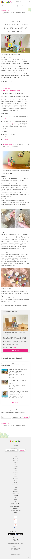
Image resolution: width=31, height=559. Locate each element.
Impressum (15, 512)
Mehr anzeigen (15, 402)
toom (13, 81)
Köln (15, 464)
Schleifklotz (6, 139)
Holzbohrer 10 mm (7, 144)
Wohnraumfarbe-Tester (10, 123)
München (15, 458)
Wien (15, 480)
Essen (15, 470)
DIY (8, 10)
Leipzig (15, 474)
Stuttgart (15, 468)
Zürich (15, 482)
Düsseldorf (15, 466)
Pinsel (4, 118)
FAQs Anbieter (15, 493)
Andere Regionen (16, 484)
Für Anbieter (15, 495)
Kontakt (15, 489)
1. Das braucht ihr (5, 88)
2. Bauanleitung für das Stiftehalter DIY (11, 90)
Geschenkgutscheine (15, 503)
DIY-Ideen (15, 347)
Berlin (15, 456)
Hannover (15, 472)
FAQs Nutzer (15, 491)
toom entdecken (15, 350)
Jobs (15, 497)
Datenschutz (15, 508)
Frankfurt (15, 462)
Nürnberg (15, 478)
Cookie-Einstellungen (15, 510)
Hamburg (15, 460)
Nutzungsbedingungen (15, 506)
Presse (15, 499)
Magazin (3, 10)
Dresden (15, 476)
